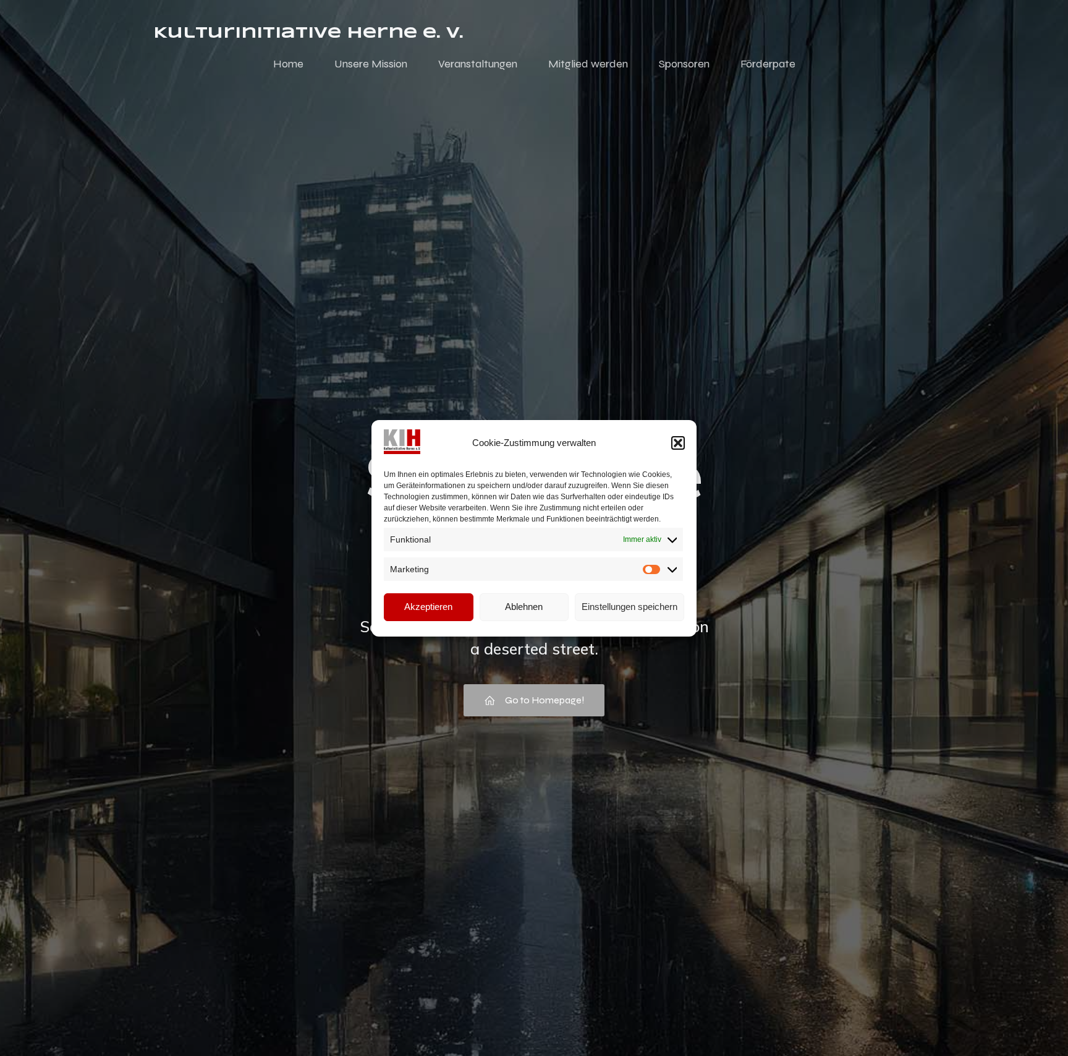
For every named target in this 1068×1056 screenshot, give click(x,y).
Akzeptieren (428, 606)
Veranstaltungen (477, 64)
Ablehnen (524, 606)
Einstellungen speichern (629, 606)
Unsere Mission (370, 64)
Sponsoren (684, 64)
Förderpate (767, 64)
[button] (678, 443)
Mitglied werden (588, 64)
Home (288, 64)
